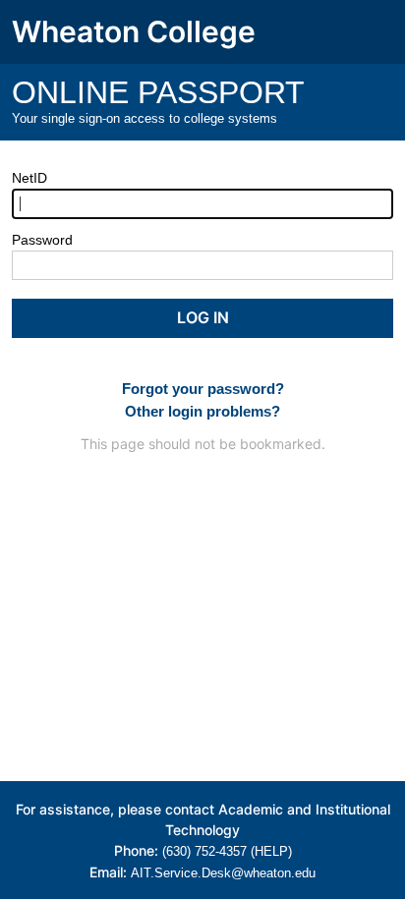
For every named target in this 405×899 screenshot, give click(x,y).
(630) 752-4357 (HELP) (227, 851)
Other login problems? (202, 411)
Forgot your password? (203, 388)
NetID (29, 178)
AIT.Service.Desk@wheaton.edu (223, 873)
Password (42, 240)
